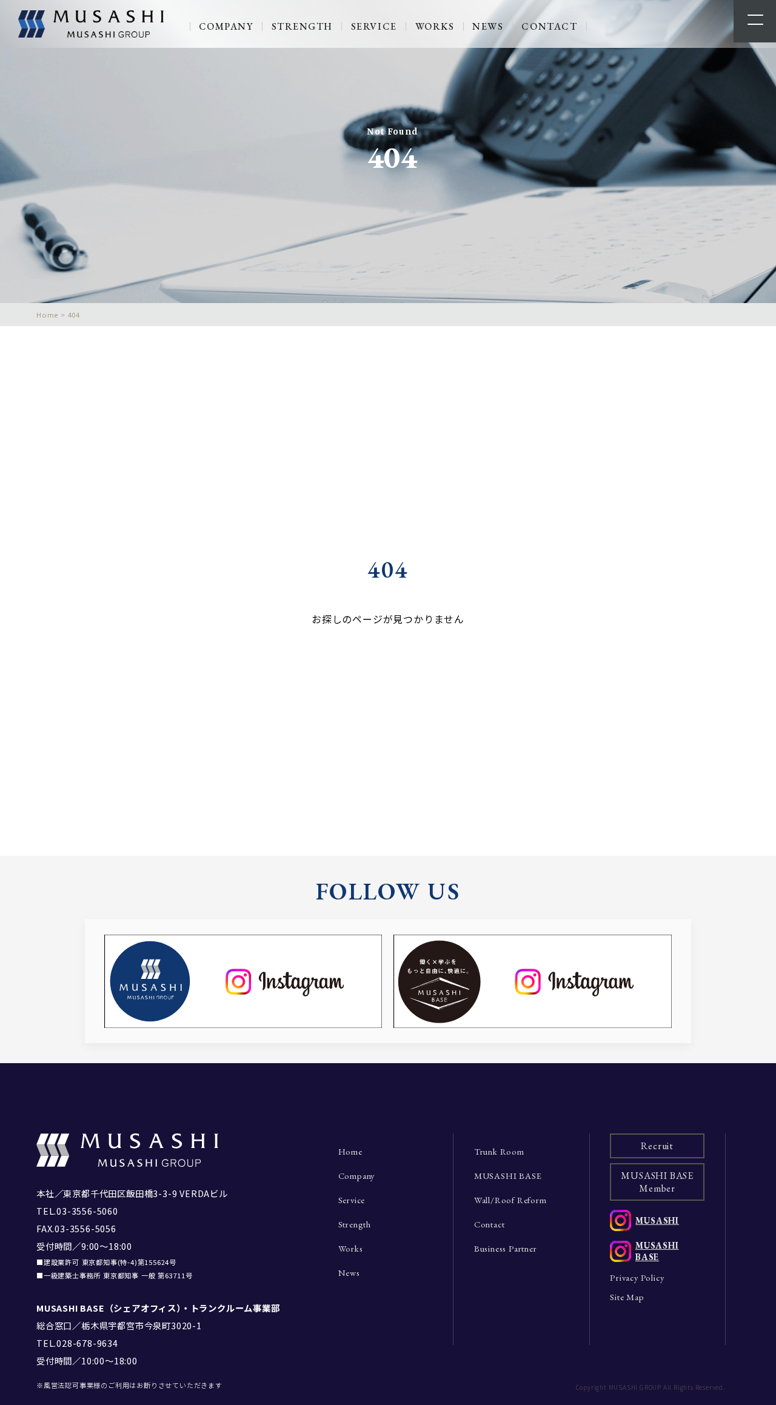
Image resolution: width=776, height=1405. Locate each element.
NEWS (487, 26)
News (349, 1272)
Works (350, 1248)
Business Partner (505, 1248)
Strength (354, 1224)
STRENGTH (302, 26)
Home (350, 1151)
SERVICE (374, 26)
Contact (489, 1224)
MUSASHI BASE (508, 1175)
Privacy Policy (637, 1277)
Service (352, 1200)
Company (356, 1175)
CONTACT (549, 26)
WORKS (435, 26)
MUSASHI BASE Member (657, 1182)
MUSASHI (657, 1220)
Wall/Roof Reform (510, 1200)
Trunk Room (499, 1151)
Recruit (657, 1146)
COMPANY (226, 26)
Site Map (627, 1297)
